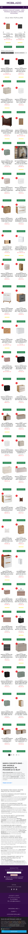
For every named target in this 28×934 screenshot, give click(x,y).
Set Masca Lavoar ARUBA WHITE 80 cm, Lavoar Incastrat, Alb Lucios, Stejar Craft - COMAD (7, 509)
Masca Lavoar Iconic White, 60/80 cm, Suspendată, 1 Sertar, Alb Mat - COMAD (21, 341)
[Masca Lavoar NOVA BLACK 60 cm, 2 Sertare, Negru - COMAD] (21, 62)
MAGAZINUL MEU (13, 908)
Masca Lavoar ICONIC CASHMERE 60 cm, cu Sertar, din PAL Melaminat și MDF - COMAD (21, 656)
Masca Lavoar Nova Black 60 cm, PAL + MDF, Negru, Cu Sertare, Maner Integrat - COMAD (7, 398)
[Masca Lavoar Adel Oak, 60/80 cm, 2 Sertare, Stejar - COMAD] (7, 331)
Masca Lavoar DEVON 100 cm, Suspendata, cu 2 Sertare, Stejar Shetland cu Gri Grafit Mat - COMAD (7, 248)
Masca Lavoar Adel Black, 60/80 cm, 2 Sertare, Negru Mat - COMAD (20, 35)
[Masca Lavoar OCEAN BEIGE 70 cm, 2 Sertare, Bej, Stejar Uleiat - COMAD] (21, 388)
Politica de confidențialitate (6, 927)
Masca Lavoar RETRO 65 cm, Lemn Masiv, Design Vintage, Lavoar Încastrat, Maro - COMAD (21, 509)
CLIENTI (13, 911)
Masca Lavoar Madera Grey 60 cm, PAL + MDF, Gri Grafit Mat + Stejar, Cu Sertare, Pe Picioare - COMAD (21, 310)
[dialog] (14, 925)
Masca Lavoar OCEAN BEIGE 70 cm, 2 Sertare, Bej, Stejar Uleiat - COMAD (21, 398)
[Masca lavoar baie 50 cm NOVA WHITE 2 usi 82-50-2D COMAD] (7, 443)
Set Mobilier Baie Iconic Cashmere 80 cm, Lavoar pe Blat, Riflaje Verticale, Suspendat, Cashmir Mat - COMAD (7, 425)
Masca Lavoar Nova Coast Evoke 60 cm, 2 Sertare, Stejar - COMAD (7, 220)
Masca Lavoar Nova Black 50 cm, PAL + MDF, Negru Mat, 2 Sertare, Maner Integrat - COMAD (7, 683)
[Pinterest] (14, 889)
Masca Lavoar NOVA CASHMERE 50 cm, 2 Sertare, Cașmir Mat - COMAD (7, 275)
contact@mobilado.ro (14, 901)
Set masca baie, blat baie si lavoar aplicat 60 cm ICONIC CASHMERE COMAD (21, 162)
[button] (14, 929)
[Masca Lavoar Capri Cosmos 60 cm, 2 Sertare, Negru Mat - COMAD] (7, 647)
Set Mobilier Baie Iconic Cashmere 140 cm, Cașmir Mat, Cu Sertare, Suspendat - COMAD (21, 740)
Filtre (8, 52)
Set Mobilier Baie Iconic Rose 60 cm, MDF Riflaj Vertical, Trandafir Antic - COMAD (7, 600)
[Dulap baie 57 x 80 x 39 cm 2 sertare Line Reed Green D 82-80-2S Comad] (21, 674)
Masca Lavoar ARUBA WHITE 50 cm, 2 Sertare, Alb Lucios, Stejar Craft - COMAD (7, 573)
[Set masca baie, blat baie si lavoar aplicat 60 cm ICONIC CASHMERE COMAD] (21, 152)
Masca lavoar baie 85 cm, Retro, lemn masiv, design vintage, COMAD (7, 132)
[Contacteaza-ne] (20, 7)
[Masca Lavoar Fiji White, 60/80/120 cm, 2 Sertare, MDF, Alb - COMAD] (21, 239)
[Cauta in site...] (26, 7)
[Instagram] (16, 889)
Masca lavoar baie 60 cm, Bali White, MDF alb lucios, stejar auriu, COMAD (7, 310)
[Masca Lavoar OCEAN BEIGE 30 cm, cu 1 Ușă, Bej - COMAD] (21, 703)
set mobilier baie (18, 852)
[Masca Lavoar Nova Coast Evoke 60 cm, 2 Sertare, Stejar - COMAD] (7, 209)
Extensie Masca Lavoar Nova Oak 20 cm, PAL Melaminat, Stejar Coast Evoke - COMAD (21, 275)
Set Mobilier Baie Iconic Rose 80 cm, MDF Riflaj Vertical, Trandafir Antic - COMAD (7, 628)
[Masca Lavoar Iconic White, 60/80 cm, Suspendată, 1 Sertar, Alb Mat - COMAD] (21, 330)
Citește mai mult (7, 782)
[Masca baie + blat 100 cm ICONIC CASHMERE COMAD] (21, 417)
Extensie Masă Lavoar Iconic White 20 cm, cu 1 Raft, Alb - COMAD (21, 573)
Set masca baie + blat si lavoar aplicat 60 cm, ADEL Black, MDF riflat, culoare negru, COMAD (21, 628)
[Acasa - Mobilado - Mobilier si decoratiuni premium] (14, 3)
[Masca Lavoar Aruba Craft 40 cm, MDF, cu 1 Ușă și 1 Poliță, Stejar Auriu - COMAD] (21, 529)
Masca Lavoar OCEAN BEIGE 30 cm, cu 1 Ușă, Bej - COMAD (21, 713)
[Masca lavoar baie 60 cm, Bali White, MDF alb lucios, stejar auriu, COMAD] (7, 297)
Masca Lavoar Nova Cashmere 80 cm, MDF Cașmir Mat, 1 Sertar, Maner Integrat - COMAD (21, 478)
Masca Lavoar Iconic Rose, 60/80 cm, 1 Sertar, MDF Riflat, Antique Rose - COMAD (7, 367)
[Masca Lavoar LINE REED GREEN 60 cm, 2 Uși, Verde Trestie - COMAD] (7, 703)
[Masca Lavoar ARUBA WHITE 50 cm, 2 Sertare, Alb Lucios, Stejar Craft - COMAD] (7, 561)
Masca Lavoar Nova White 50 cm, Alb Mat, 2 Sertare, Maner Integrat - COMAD (21, 101)
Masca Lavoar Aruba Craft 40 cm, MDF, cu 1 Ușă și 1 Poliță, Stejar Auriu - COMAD (21, 540)
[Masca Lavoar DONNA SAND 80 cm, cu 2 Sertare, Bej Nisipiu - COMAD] (7, 470)
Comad (8, 32)
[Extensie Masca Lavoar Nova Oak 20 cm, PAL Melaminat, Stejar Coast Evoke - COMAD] (21, 267)
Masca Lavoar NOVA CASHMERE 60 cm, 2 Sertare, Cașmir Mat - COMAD (7, 189)
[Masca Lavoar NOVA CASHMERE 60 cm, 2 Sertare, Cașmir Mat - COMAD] (7, 181)
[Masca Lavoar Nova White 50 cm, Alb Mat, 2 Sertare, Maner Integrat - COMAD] (21, 91)
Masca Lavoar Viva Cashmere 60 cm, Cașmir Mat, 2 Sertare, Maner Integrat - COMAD (21, 451)
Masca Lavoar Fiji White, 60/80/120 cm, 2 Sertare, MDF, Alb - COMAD (21, 248)
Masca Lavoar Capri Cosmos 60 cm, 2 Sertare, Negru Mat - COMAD (7, 656)
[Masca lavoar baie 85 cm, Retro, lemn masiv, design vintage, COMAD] (7, 121)
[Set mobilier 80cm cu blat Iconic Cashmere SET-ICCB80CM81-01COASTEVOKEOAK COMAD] (7, 732)
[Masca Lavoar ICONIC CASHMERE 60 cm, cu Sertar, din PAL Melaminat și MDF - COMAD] (21, 647)
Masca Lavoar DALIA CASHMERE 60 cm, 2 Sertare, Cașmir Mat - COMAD (7, 101)
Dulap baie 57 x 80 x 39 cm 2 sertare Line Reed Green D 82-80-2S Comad (21, 683)
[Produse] (2, 8)
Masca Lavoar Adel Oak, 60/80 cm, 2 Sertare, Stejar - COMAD (7, 341)
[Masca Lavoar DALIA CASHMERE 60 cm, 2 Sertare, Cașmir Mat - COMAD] (7, 90)
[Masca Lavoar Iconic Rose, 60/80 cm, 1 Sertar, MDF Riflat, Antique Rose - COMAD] (7, 359)
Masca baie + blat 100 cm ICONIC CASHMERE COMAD (21, 425)
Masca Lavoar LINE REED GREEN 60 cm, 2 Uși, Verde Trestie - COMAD (7, 713)
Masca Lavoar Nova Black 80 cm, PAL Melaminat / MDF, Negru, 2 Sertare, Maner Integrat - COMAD (21, 367)
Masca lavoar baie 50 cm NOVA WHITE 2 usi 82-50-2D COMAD (7, 451)
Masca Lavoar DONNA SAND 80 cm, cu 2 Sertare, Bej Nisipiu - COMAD (7, 478)
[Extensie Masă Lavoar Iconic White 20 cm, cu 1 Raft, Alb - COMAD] (21, 561)
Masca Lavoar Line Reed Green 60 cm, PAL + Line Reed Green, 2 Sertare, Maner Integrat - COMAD (7, 162)
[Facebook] (11, 889)
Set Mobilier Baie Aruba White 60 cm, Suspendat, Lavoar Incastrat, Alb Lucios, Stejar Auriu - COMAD (21, 220)
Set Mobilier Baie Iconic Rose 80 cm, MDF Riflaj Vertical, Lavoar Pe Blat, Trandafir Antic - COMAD (21, 600)
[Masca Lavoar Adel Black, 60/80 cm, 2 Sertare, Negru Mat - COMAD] (20, 26)
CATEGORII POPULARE (13, 914)
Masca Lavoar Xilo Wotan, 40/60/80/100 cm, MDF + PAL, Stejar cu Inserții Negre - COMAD (8, 35)
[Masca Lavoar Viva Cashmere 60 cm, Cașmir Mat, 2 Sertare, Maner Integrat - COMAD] (21, 443)
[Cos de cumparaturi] (23, 7)
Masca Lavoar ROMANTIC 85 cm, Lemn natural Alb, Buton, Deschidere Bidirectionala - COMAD (7, 540)
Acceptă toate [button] (14, 931)
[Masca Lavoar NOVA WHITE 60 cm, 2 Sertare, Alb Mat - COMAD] (21, 181)
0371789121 (15, 899)
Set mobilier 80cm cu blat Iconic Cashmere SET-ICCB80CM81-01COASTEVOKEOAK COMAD (7, 740)
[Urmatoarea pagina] (19, 755)
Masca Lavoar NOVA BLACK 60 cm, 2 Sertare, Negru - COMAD (21, 70)
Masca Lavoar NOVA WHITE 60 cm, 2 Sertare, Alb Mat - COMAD (21, 189)
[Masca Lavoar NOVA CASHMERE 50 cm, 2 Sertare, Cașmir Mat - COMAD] (7, 267)
